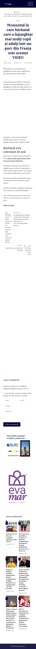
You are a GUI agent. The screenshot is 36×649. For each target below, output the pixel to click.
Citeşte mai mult (8, 205)
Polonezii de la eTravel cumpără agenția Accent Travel (11, 537)
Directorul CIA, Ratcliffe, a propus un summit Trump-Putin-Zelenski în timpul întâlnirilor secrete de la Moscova (24, 542)
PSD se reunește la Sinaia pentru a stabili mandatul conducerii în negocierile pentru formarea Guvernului (24, 617)
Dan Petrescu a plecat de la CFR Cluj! (14, 248)
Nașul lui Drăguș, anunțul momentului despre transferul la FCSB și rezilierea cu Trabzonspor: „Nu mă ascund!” (11, 579)
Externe (18, 21)
